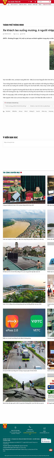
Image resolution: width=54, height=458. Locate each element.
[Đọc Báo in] (36, 1)
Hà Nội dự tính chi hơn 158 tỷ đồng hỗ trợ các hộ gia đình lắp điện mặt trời (21, 271)
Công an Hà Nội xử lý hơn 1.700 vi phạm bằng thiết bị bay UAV (18, 205)
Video (40, 4)
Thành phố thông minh (48, 4)
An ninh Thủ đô (14, 2)
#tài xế (25, 111)
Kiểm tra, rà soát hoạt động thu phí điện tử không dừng (17, 338)
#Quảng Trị (32, 111)
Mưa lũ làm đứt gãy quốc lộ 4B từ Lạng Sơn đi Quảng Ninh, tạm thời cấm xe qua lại (23, 403)
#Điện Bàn (14, 111)
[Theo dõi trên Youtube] (31, 2)
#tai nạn (20, 111)
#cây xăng (51, 111)
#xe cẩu (38, 111)
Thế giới (29, 4)
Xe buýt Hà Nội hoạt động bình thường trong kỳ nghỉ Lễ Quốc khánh (20, 370)
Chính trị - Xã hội (22, 4)
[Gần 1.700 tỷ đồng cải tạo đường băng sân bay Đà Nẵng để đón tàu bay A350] (24, 289)
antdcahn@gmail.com (44, 432)
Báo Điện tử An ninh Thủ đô (5, 2)
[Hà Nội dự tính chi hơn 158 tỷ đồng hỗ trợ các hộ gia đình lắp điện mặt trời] (24, 256)
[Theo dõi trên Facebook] (29, 2)
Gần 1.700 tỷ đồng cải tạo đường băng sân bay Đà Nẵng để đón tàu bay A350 (22, 304)
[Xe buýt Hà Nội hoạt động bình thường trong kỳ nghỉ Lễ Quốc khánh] (24, 355)
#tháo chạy (44, 111)
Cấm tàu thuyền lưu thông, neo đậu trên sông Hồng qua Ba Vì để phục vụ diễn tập (23, 239)
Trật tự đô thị (14, 4)
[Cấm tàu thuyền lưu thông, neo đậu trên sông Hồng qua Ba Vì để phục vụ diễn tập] (24, 224)
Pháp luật (35, 4)
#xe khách (8, 111)
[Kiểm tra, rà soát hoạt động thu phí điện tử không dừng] (24, 323)
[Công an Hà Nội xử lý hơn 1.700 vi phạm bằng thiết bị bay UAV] (24, 190)
